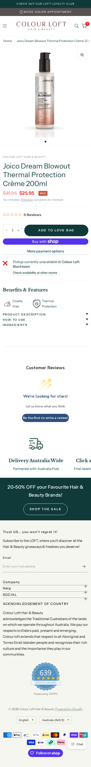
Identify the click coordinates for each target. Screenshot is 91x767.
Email (7, 557)
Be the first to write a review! (45, 418)
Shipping (27, 199)
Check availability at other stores (35, 272)
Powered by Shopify (69, 709)
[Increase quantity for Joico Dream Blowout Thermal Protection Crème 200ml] (18, 230)
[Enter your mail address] (84, 566)
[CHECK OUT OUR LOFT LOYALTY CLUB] (45, 4)
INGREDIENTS (15, 325)
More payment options (45, 251)
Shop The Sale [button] (46, 509)
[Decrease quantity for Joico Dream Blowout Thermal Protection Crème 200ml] (6, 230)
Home (7, 41)
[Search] (76, 26)
